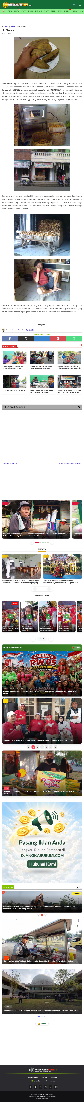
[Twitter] (26, 338)
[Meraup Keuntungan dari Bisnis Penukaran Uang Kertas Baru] (42, 357)
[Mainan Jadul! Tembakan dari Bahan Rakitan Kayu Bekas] (14, 357)
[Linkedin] (45, 1087)
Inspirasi (38, 11)
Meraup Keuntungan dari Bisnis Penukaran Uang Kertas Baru (41, 367)
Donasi (44, 1077)
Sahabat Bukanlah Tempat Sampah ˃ (70, 463)
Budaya (23, 11)
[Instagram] (40, 1087)
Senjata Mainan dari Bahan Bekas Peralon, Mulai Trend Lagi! (41, 391)
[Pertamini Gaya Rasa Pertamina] (14, 381)
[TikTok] (50, 1087)
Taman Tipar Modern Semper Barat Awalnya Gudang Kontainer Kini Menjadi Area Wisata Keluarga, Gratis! (40, 908)
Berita (16, 11)
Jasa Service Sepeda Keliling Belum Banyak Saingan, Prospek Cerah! (69, 367)
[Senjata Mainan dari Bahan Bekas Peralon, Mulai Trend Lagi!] (42, 381)
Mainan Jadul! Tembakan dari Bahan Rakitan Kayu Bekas (13, 367)
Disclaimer (40, 1094)
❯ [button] (49, 589)
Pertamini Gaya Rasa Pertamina (14, 390)
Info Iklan (54, 1077)
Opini (60, 11)
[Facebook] (10, 338)
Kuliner (66, 11)
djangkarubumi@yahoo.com (44, 1081)
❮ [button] (34, 589)
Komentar (13, 34)
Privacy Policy (49, 1094)
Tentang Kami (33, 1077)
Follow (42, 1023)
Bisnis (30, 11)
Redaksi (33, 1094)
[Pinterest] (58, 338)
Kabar (9, 11)
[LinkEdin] (42, 338)
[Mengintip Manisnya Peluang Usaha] (42, 773)
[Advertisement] (42, 19)
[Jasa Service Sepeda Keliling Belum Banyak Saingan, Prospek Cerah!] (69, 357)
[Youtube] (56, 1087)
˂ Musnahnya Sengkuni (10, 463)
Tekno (53, 11)
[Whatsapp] (74, 338)
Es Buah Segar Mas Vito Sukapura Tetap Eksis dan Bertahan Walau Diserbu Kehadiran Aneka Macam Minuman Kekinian (69, 392)
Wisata (46, 11)
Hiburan (75, 11)
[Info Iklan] (42, 842)
